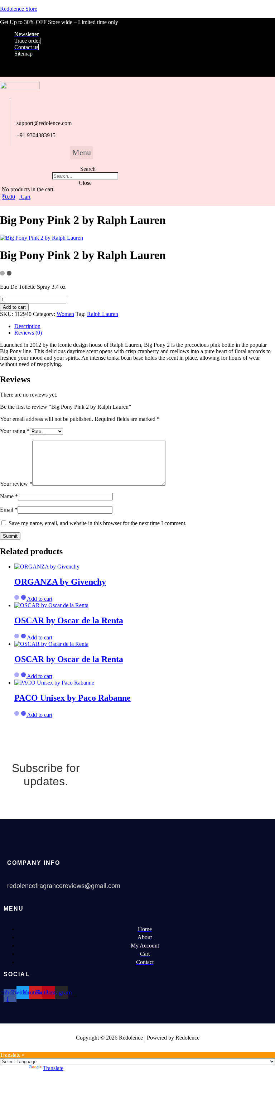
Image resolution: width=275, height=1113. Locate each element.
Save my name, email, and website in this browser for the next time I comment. (98, 523)
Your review (16, 484)
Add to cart (14, 307)
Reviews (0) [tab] (28, 333)
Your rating (15, 431)
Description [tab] (27, 326)
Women (65, 314)
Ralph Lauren (102, 314)
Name (9, 496)
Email (9, 510)
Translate (53, 1068)
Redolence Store (18, 9)
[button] (81, 152)
